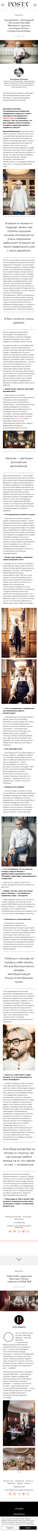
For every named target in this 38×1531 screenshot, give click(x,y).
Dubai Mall (20, 1481)
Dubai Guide (8, 1481)
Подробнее (10, 1528)
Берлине (18, 418)
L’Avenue (30, 1481)
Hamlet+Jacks (9, 118)
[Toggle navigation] (34, 5)
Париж (28, 1483)
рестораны (19, 1219)
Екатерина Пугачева (13, 1217)
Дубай (20, 1483)
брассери (11, 1483)
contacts (19, 1508)
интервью (27, 1217)
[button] (5, 1459)
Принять (28, 1528)
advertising (19, 1514)
